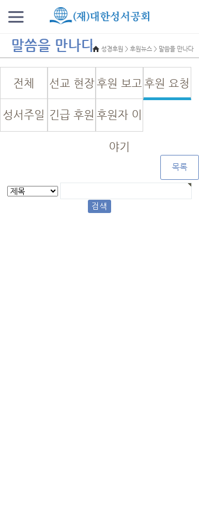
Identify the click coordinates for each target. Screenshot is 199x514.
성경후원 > (115, 49)
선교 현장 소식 (72, 88)
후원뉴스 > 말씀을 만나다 (161, 49)
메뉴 (16, 16)
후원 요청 (167, 83)
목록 (179, 167)
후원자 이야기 (119, 120)
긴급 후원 (72, 114)
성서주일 (24, 114)
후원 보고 (119, 83)
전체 (23, 83)
